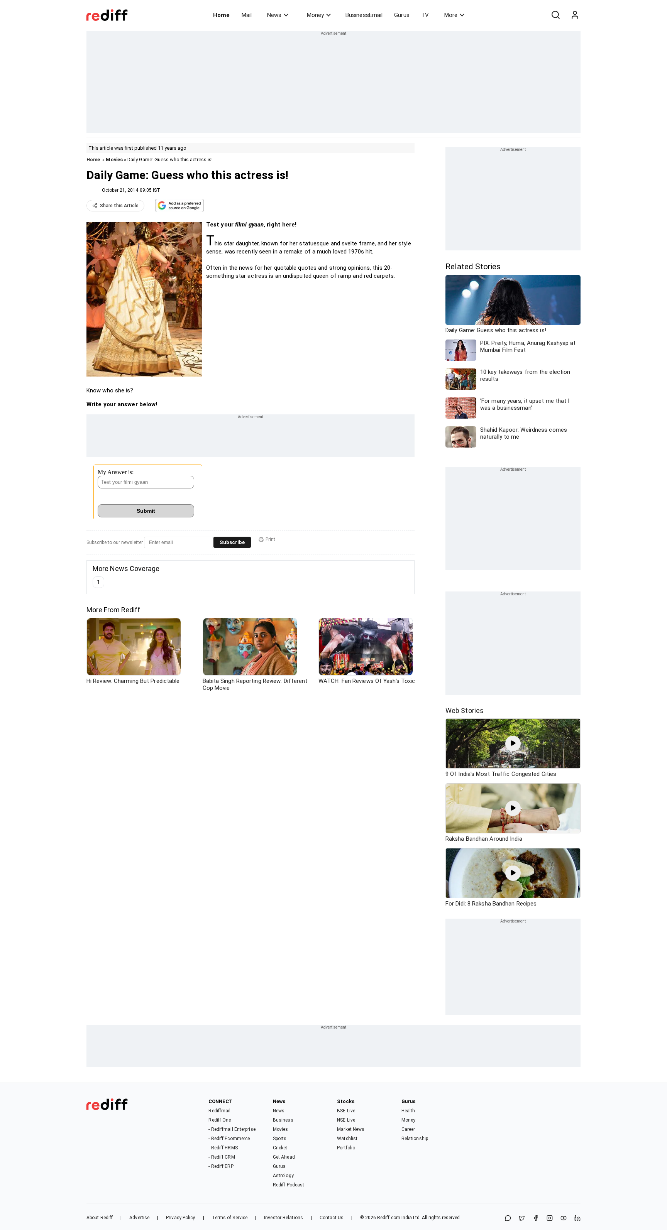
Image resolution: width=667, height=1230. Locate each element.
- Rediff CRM (221, 1157)
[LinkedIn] (577, 1218)
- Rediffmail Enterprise (231, 1129)
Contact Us (332, 1217)
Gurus (402, 15)
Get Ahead (284, 1157)
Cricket (280, 1148)
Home (221, 15)
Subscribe (232, 542)
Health (408, 1110)
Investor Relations (283, 1217)
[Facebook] (536, 1218)
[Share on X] (522, 1218)
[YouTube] (563, 1218)
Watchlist (347, 1138)
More (450, 15)
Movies (114, 159)
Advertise (139, 1217)
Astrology (283, 1175)
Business (283, 1120)
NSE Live (346, 1120)
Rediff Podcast (288, 1185)
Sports (280, 1138)
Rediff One (219, 1120)
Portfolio (346, 1148)
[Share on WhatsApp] (508, 1218)
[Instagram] (550, 1218)
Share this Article (119, 205)
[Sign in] (575, 15)
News (274, 15)
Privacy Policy (180, 1217)
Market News (350, 1129)
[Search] (555, 15)
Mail (247, 15)
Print (270, 539)
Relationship (414, 1138)
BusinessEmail (364, 15)
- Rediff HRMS (222, 1148)
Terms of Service (230, 1217)
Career (408, 1129)
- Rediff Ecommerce (229, 1138)
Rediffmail (219, 1110)
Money (315, 15)
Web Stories (464, 710)
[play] (513, 743)
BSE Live (346, 1110)
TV (425, 15)
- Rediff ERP (220, 1166)
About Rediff (99, 1217)
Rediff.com (388, 1217)
